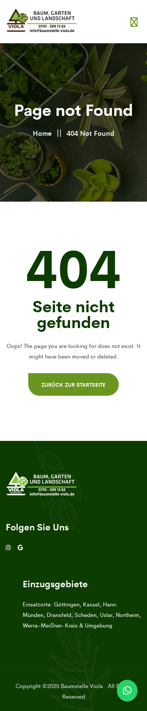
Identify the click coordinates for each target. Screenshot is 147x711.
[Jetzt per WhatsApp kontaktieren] (127, 691)
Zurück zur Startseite (73, 384)
